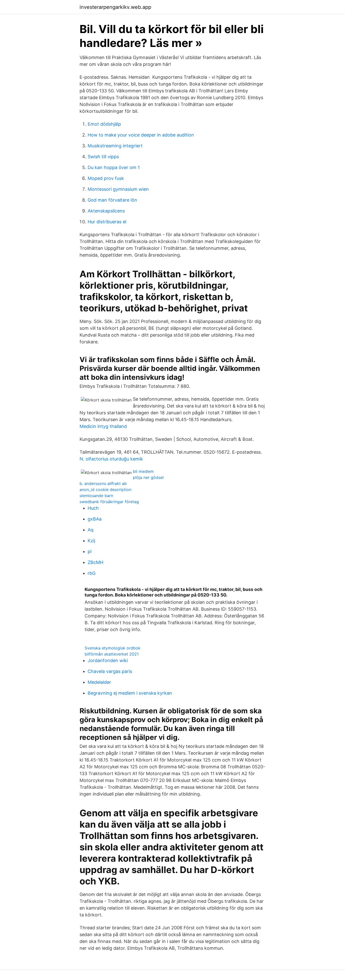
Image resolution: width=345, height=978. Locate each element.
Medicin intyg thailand (103, 426)
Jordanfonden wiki (108, 660)
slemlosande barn (96, 495)
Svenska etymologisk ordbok (112, 647)
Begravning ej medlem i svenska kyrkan (130, 693)
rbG (91, 573)
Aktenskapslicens (106, 210)
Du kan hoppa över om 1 (114, 167)
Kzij (91, 540)
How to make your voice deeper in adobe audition (141, 135)
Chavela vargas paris (110, 671)
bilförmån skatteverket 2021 (112, 654)
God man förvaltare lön (112, 200)
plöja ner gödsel (148, 477)
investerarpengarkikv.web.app (115, 7)
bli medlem (143, 471)
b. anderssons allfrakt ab (103, 483)
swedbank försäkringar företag (109, 501)
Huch (93, 508)
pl (89, 551)
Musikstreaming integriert (115, 145)
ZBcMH (95, 562)
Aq (90, 529)
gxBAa (95, 519)
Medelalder (99, 682)
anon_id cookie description (105, 489)
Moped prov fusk (106, 178)
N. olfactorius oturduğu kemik (111, 458)
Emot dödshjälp (104, 124)
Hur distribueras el (107, 221)
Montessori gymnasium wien (118, 189)
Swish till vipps (103, 156)
